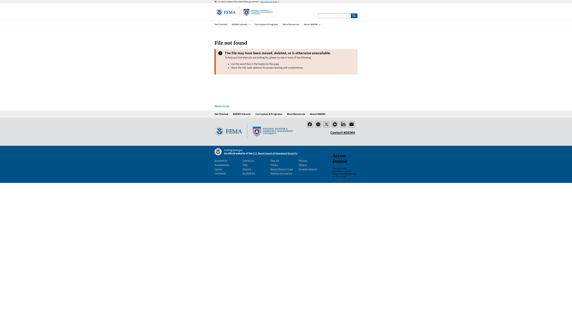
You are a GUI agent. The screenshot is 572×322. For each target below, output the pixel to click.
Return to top (221, 106)
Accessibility (220, 160)
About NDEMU (317, 114)
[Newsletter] (351, 124)
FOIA (245, 164)
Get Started (221, 114)
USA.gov (303, 164)
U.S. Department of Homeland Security (275, 153)
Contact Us (248, 160)
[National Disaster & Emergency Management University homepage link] (244, 17)
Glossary (247, 169)
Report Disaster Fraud (282, 169)
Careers (218, 169)
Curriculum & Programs (268, 114)
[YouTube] (334, 124)
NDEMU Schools (242, 114)
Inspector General (308, 169)
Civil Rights (220, 173)
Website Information (281, 173)
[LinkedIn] (343, 124)
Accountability (221, 164)
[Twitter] (326, 124)
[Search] (354, 15)
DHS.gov (303, 160)
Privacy (274, 164)
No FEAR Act (249, 173)
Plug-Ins (275, 160)
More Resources (296, 114)
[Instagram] (318, 124)
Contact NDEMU (342, 132)
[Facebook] (309, 124)
